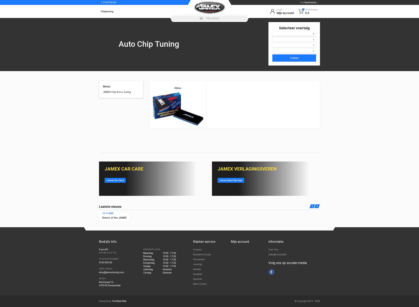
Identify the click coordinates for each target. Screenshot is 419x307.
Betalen (197, 269)
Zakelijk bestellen (277, 254)
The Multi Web (119, 301)
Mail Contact (200, 283)
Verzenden (199, 259)
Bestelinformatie (202, 254)
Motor (106, 86)
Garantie (197, 279)
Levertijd (197, 264)
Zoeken (294, 58)
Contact (197, 249)
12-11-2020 (107, 213)
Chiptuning (107, 11)
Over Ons (273, 249)
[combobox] (294, 34)
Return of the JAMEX (114, 217)
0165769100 (109, 2)
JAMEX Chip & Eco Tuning (117, 92)
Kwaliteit (197, 274)
